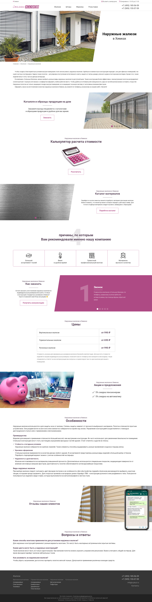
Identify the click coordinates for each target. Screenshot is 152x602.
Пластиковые (17, 584)
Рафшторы (54, 584)
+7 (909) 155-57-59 (130, 8)
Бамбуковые (35, 584)
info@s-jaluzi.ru (133, 583)
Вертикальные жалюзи (21, 579)
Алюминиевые (18, 582)
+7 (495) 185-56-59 (130, 5)
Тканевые (16, 586)
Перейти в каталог (107, 211)
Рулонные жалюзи (71, 579)
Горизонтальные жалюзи (39, 579)
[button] (112, 126)
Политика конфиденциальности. (82, 596)
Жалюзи (57, 7)
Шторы (68, 7)
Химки (16, 1)
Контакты (135, 586)
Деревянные (35, 586)
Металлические (55, 582)
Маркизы (80, 7)
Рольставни (93, 7)
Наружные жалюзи (56, 579)
